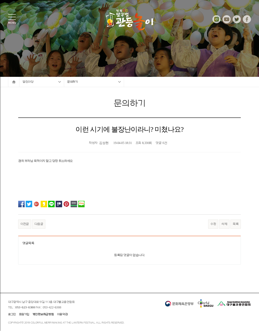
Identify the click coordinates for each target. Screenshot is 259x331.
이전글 (24, 224)
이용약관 (62, 314)
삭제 (224, 224)
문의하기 (72, 81)
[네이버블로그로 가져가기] (81, 203)
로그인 (12, 314)
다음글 (38, 224)
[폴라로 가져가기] (59, 203)
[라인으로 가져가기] (51, 203)
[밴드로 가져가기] (74, 203)
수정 (213, 224)
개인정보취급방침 (43, 314)
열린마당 (27, 81)
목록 (236, 224)
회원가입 (24, 314)
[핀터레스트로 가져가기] (66, 203)
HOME (13, 82)
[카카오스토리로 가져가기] (44, 203)
